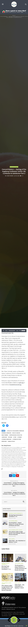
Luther (14, 437)
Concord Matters (14, 166)
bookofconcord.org (15, 385)
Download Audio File (7, 333)
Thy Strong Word (19, 563)
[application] (14, 330)
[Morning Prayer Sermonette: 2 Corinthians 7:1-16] (5, 515)
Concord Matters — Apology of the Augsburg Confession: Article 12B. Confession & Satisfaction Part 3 (14, 494)
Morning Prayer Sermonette (15, 513)
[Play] (3, 330)
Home (13, 15)
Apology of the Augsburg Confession (15, 430)
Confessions (4, 437)
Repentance (4, 441)
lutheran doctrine (17, 439)
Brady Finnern (5, 435)
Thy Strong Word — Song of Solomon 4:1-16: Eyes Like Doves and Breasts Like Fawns (16, 524)
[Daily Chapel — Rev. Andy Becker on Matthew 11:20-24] (5, 541)
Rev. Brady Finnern (9, 175)
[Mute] (20, 330)
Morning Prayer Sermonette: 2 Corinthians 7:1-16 (16, 515)
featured (10, 437)
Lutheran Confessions (6, 439)
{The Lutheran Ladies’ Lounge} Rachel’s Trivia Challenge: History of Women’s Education (17, 533)
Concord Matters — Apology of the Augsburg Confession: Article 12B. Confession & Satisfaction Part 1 (14, 484)
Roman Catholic (11, 441)
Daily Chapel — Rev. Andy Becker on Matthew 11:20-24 (20, 586)
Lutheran (19, 437)
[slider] (23, 330)
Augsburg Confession (6, 433)
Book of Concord (16, 433)
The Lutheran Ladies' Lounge (6, 583)
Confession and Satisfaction (15, 435)
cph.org (21, 382)
